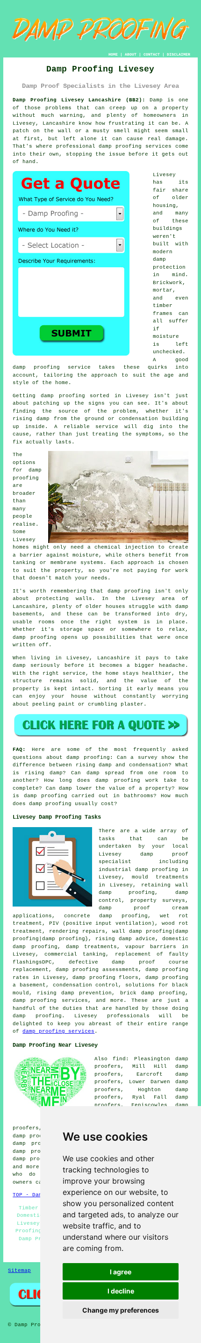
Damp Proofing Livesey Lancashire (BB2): (79, 100)
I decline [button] (121, 1291)
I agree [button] (120, 1272)
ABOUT (130, 54)
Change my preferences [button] (120, 1310)
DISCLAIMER (178, 54)
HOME (113, 54)
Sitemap (19, 1270)
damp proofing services (58, 1031)
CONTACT (152, 54)
